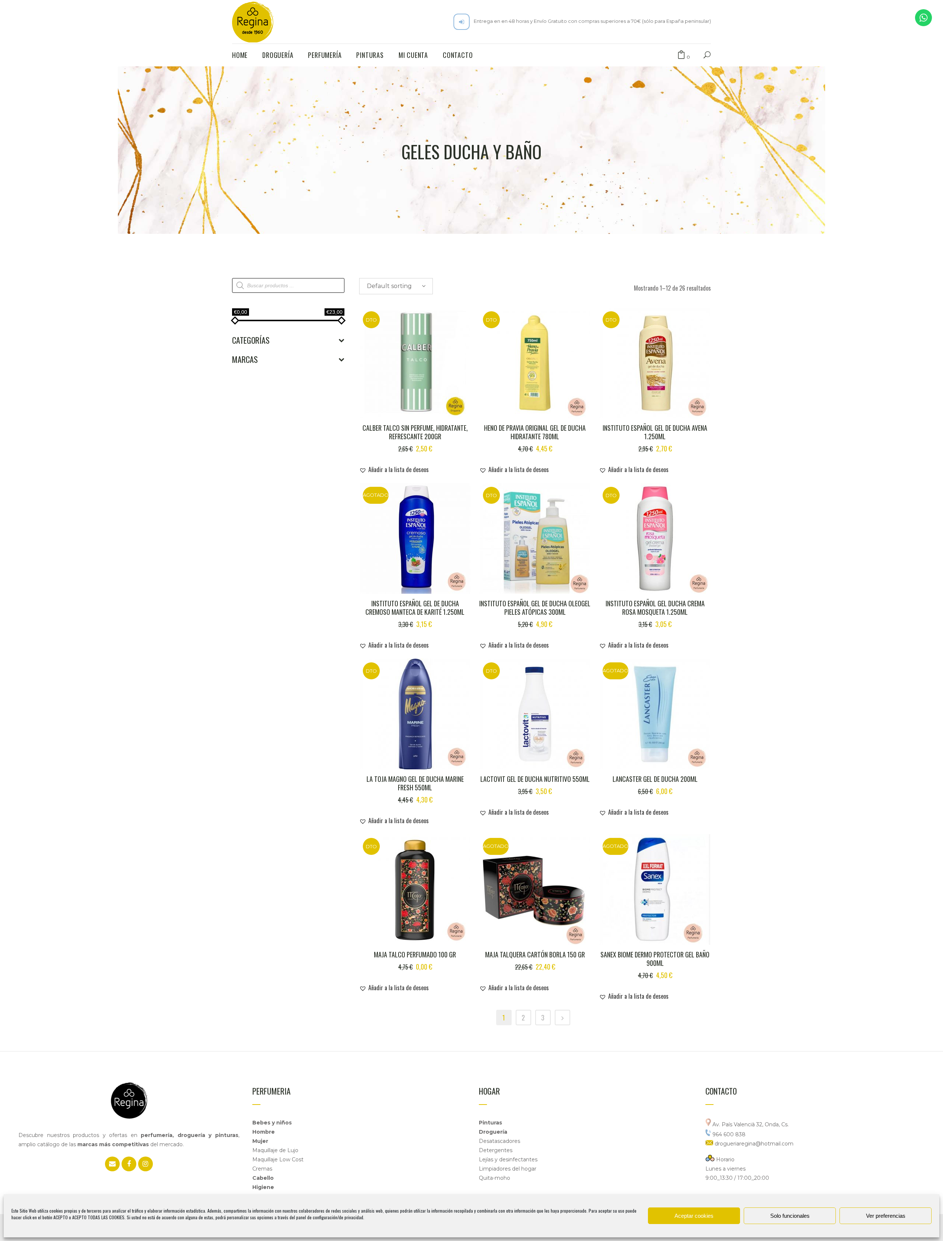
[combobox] (396, 286)
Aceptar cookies (694, 1216)
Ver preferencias (885, 1216)
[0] (681, 55)
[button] (394, 469)
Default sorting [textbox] (389, 286)
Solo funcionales (790, 1216)
